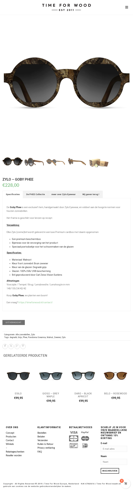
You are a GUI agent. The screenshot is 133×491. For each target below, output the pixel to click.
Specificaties (13, 194)
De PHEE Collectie (35, 194)
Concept (10, 433)
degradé (13, 337)
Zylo (33, 334)
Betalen (41, 437)
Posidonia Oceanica (37, 337)
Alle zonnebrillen (23, 334)
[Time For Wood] (66, 7)
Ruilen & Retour (45, 444)
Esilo (18, 393)
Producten (11, 437)
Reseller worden (14, 455)
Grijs (20, 337)
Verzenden (42, 440)
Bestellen (41, 433)
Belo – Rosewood (115, 393)
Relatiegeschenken (15, 452)
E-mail (104, 443)
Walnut (50, 337)
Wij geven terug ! (90, 194)
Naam (104, 456)
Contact (10, 440)
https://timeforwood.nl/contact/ (35, 302)
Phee (25, 337)
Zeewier (57, 337)
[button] (124, 29)
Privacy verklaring (46, 448)
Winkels (10, 444)
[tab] (12, 194)
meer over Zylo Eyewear (63, 194)
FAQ (39, 452)
